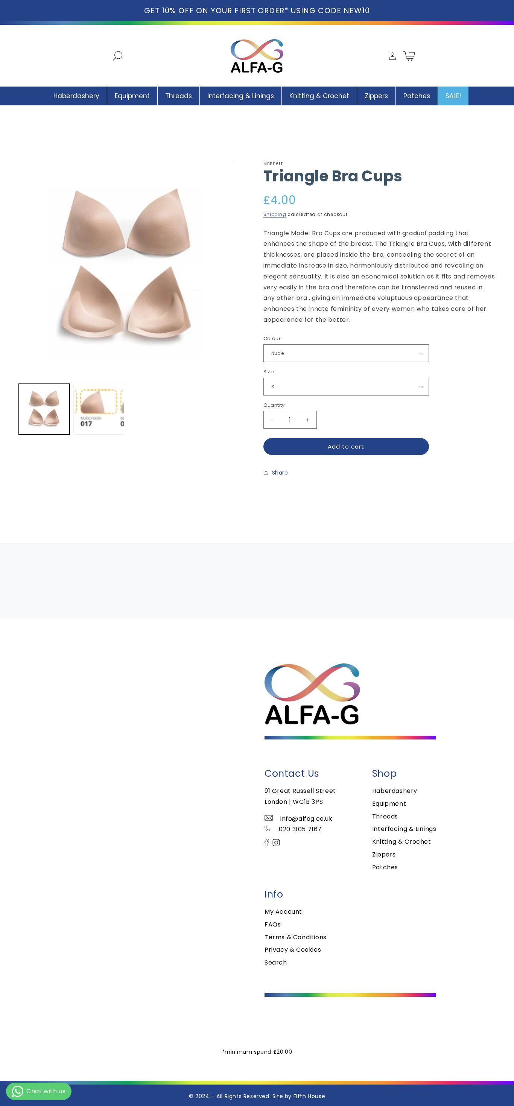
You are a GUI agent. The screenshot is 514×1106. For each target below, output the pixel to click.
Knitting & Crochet (401, 841)
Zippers (384, 854)
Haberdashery (394, 791)
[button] (114, 55)
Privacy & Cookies (293, 949)
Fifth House (309, 1096)
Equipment (389, 803)
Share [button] (280, 472)
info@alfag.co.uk (306, 818)
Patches (385, 867)
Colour (272, 338)
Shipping (274, 214)
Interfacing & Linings (404, 829)
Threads (385, 816)
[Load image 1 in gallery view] (44, 409)
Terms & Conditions (296, 937)
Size (268, 371)
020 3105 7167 (299, 829)
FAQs (273, 924)
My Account (283, 911)
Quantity (274, 405)
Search (276, 962)
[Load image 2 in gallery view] (98, 409)
